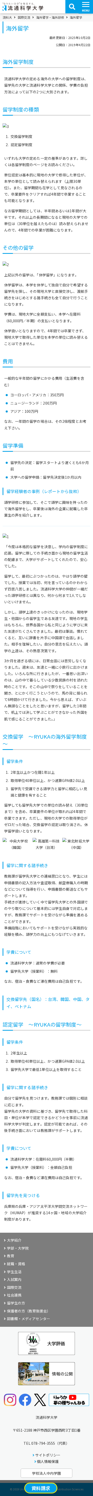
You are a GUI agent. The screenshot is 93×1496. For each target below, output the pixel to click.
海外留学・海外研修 (50, 17)
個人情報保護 (48, 1461)
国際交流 (24, 17)
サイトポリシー (47, 1455)
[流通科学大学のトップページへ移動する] (23, 9)
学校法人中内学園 (46, 1473)
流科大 (7, 17)
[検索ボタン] (72, 6)
